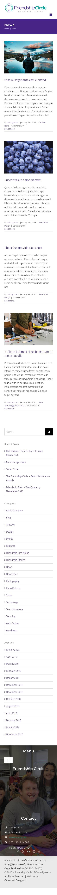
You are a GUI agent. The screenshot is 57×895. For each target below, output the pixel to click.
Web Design (12, 623)
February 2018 (13, 720)
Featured (10, 545)
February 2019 (13, 670)
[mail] (39, 851)
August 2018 (12, 706)
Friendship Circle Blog (17, 552)
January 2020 (12, 649)
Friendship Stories (15, 560)
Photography (12, 581)
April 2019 (11, 656)
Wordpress (20, 405)
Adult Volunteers (14, 510)
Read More (9, 129)
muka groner (12, 122)
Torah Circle (12, 469)
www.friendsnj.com (17, 837)
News (6, 125)
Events (9, 538)
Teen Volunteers (14, 609)
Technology (9, 405)
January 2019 (12, 677)
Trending (10, 616)
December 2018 (14, 685)
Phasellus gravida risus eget (23, 247)
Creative (41, 122)
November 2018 (14, 692)
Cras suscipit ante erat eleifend (25, 80)
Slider (9, 595)
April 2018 (11, 713)
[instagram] (34, 851)
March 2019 (12, 663)
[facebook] (18, 851)
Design (9, 531)
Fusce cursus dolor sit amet (23, 180)
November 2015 (14, 734)
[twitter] (23, 851)
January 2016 (12, 727)
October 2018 (13, 699)
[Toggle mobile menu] (51, 14)
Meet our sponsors (16, 462)
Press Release (13, 588)
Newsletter (12, 574)
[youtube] (28, 851)
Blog (8, 517)
